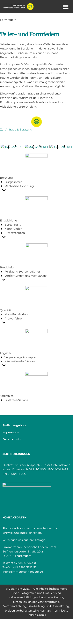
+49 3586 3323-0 (25, 563)
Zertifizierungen (16, 454)
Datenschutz (12, 439)
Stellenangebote (14, 425)
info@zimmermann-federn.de (23, 571)
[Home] (18, 6)
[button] (65, 6)
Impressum (11, 432)
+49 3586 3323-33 (25, 567)
